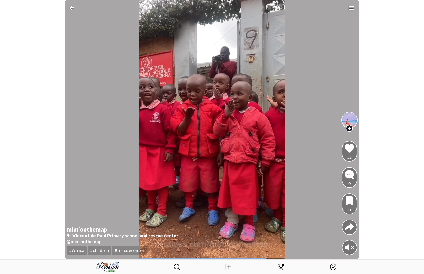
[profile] (349, 120)
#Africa (76, 250)
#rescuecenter (129, 250)
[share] (349, 227)
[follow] (349, 128)
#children (99, 250)
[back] (73, 8)
